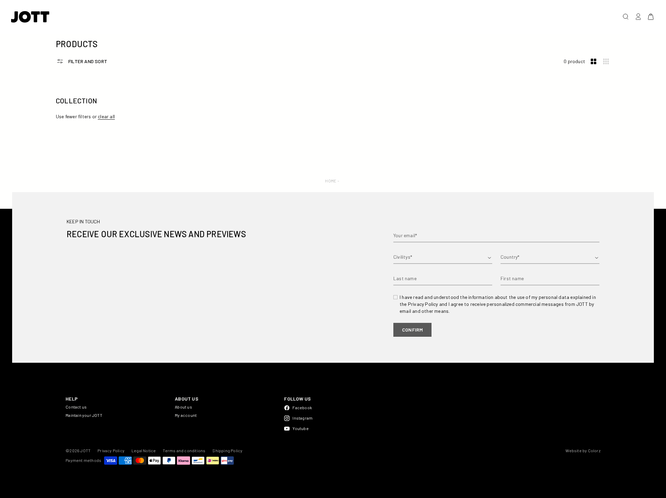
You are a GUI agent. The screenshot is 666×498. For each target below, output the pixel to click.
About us (183, 406)
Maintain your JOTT (84, 415)
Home (330, 180)
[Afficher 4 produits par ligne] (606, 61)
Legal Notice (143, 450)
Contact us (76, 406)
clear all (106, 116)
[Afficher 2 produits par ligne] (593, 61)
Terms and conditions (184, 450)
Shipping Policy (227, 450)
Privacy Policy (111, 450)
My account (186, 415)
